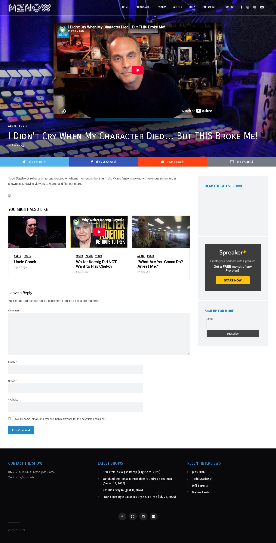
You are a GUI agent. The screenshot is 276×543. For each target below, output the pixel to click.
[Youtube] (254, 7)
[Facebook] (241, 7)
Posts (23, 126)
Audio (12, 126)
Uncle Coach (25, 262)
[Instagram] (247, 7)
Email (12, 380)
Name (12, 361)
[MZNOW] (29, 7)
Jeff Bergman (200, 485)
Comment (14, 310)
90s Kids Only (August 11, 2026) (123, 490)
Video (98, 256)
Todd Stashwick (202, 479)
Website (13, 399)
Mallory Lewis (201, 492)
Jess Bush (198, 472)
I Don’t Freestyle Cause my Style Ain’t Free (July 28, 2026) (139, 497)
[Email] (262, 7)
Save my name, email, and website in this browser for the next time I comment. (59, 418)
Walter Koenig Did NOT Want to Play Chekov (96, 264)
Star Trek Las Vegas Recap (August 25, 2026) (131, 472)
